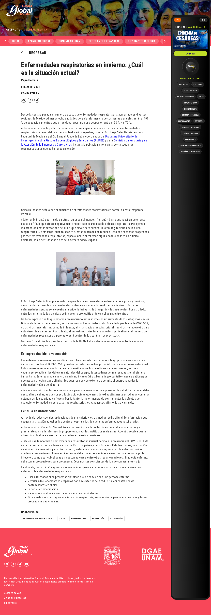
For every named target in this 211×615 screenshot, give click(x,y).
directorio (10, 603)
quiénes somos (12, 593)
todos (16, 41)
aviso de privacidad (15, 598)
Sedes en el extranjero (104, 41)
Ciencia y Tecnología (141, 41)
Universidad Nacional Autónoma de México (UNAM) (48, 578)
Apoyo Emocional (39, 41)
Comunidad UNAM (70, 41)
